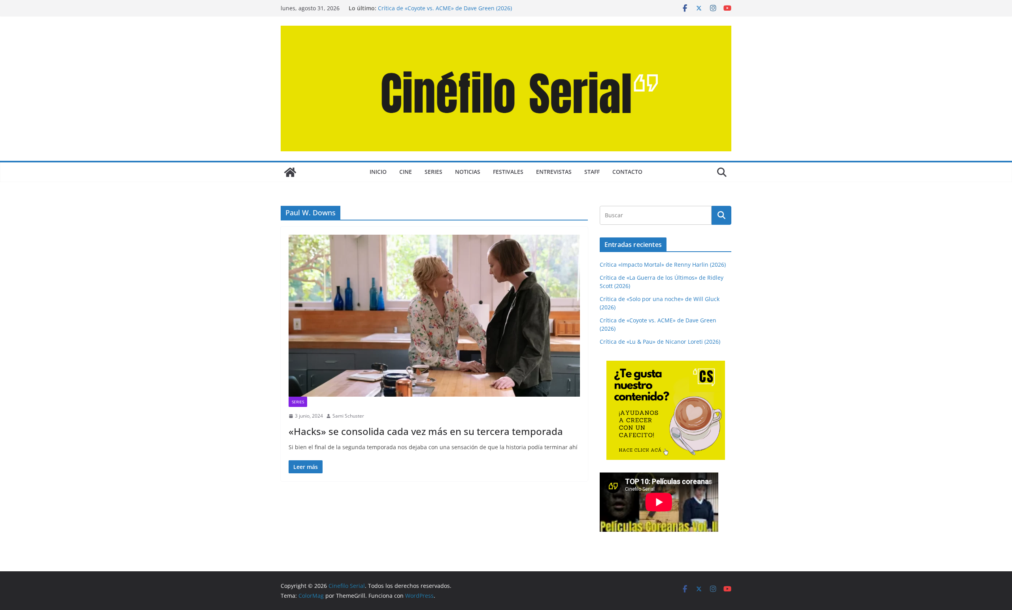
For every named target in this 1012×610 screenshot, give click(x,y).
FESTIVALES (508, 171)
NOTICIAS (467, 171)
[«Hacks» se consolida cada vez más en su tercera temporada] (434, 316)
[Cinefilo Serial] (290, 172)
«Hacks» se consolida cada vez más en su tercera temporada (426, 431)
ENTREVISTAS (554, 171)
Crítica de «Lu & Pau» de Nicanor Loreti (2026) (660, 341)
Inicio (378, 171)
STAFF (592, 171)
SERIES (433, 171)
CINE (405, 171)
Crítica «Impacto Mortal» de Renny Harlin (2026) (663, 264)
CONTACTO (627, 171)
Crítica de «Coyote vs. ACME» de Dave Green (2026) (445, 8)
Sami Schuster (348, 415)
